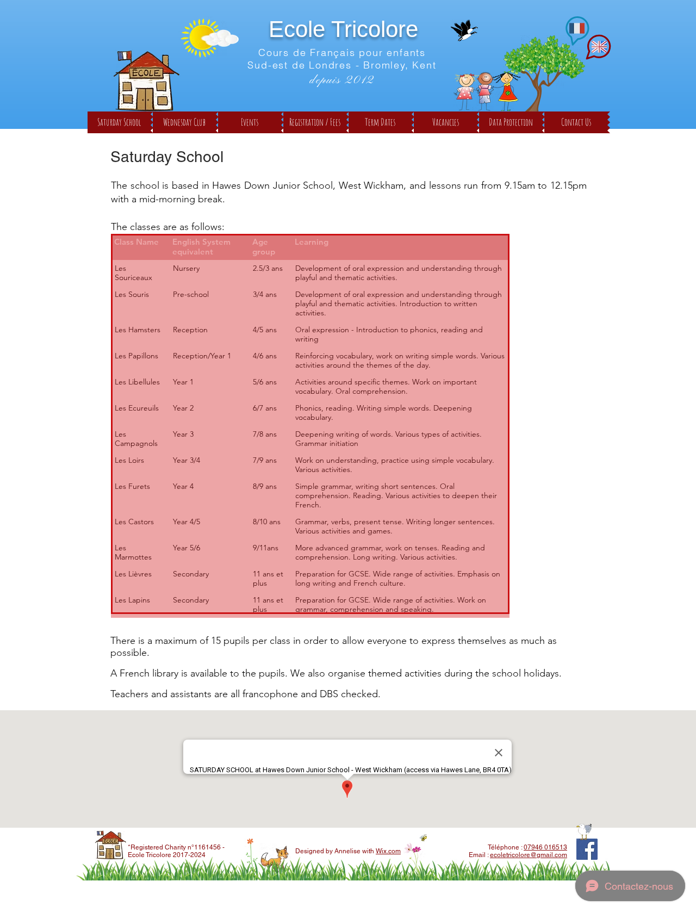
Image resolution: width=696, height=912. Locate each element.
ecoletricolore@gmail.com (528, 855)
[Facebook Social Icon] (587, 849)
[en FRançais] (577, 29)
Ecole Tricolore (343, 29)
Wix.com (388, 851)
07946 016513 (545, 847)
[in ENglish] (598, 47)
